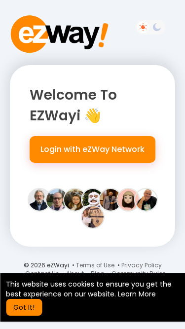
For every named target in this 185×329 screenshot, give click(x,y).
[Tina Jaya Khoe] (75, 199)
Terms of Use (95, 265)
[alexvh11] (128, 199)
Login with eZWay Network (92, 149)
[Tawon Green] (110, 199)
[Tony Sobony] (93, 199)
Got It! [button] (24, 307)
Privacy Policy (141, 265)
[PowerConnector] (57, 199)
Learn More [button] (137, 294)
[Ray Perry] (39, 199)
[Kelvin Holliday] (146, 199)
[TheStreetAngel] (93, 216)
